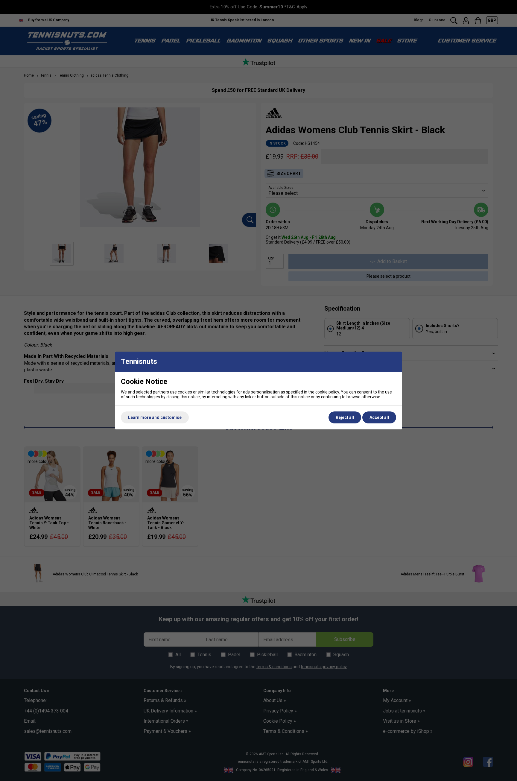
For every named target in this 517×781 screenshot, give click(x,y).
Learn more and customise (155, 417)
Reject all (345, 417)
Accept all (379, 417)
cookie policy (327, 392)
